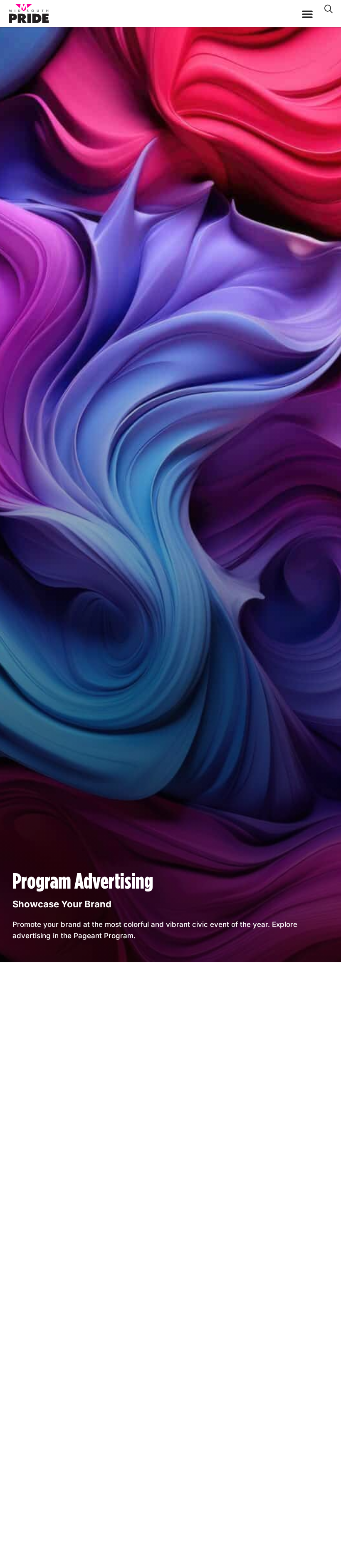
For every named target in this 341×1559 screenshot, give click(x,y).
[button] (307, 13)
